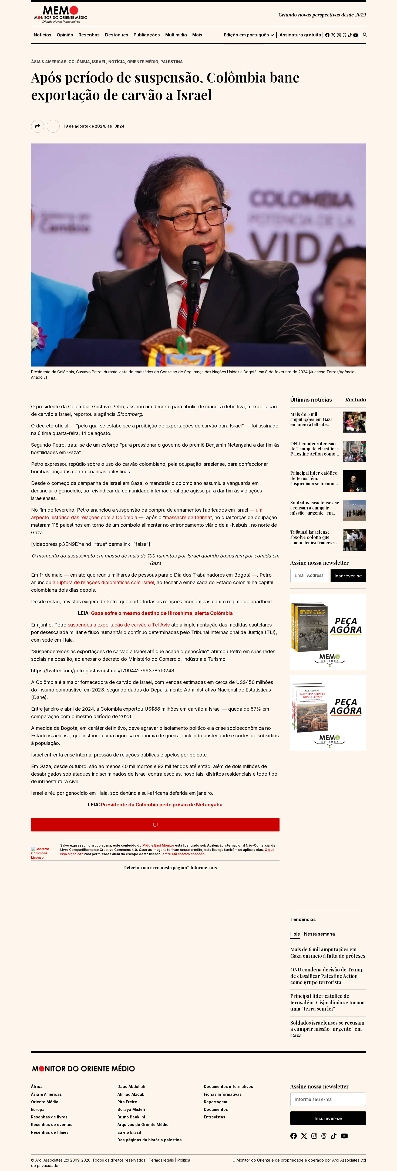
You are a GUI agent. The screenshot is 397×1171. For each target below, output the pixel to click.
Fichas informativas (223, 1094)
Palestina (171, 61)
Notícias (42, 34)
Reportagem (215, 1102)
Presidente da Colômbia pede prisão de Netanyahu (162, 804)
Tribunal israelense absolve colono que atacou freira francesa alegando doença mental (312, 537)
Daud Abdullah (131, 1086)
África (37, 1086)
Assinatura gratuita (300, 34)
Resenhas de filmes (50, 1132)
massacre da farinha (187, 517)
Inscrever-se (348, 575)
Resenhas (89, 34)
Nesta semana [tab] (319, 934)
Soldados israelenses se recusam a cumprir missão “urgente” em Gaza (314, 508)
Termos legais (161, 1160)
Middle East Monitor (158, 845)
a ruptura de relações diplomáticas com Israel (103, 582)
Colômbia (79, 61)
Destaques (116, 34)
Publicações (147, 34)
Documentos (216, 1109)
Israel (99, 61)
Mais (197, 34)
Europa (38, 1109)
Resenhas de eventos (51, 1124)
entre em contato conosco (183, 854)
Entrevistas (214, 1117)
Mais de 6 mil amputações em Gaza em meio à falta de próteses (311, 419)
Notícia (116, 61)
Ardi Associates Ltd (349, 1160)
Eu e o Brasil (129, 1132)
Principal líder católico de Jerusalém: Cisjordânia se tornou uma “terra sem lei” (314, 478)
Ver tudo (355, 399)
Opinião (65, 34)
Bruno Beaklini (131, 1117)
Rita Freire (127, 1102)
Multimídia (176, 34)
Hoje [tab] (295, 934)
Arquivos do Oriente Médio (143, 1124)
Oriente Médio (142, 61)
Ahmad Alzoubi (131, 1094)
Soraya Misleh (131, 1109)
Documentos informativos (228, 1086)
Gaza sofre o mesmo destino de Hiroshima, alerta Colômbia (162, 613)
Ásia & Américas (48, 61)
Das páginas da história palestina (149, 1140)
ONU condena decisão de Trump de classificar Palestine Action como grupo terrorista (314, 449)
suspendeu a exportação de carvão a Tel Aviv (119, 625)
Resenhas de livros (49, 1117)
